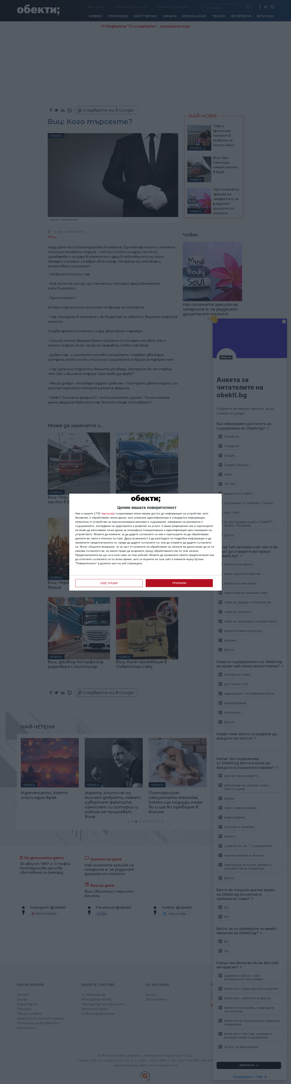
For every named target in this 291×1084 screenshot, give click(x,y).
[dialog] (145, 542)
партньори (108, 513)
